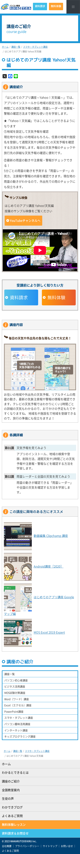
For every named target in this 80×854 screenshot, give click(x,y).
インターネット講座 (16, 730)
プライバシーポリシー (27, 846)
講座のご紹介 (11, 781)
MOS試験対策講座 (14, 693)
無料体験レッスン (14, 824)
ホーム (5, 47)
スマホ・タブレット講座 (35, 47)
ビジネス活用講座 (14, 686)
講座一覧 (15, 47)
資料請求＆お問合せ (15, 833)
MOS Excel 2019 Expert (49, 632)
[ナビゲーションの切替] (73, 7)
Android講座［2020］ (48, 566)
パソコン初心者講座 (16, 680)
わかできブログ (12, 807)
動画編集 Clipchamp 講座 (51, 535)
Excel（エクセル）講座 (17, 705)
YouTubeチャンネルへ (25, 220)
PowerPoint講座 (13, 711)
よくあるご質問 (12, 815)
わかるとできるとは (15, 772)
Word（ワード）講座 (16, 699)
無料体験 (56, 6)
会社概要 (7, 846)
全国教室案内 (11, 790)
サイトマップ (50, 846)
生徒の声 (8, 798)
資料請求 (40, 6)
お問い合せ (67, 846)
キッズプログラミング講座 (20, 736)
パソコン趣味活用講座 (17, 724)
